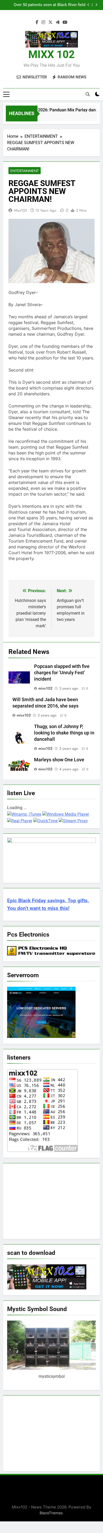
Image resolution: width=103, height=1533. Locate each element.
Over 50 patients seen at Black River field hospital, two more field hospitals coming (48, 5)
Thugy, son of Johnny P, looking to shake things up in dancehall (64, 733)
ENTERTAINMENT (24, 170)
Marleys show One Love (59, 759)
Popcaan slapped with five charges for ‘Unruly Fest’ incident (62, 673)
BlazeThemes (51, 1513)
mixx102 (20, 210)
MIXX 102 (51, 54)
